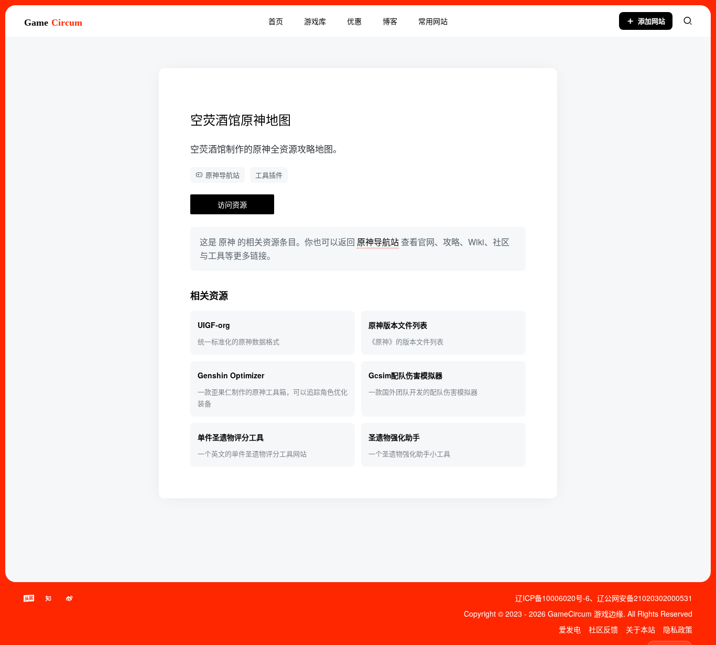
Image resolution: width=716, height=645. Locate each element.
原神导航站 (222, 175)
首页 (275, 21)
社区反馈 (603, 629)
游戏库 (315, 21)
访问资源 (232, 204)
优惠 (354, 21)
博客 (390, 21)
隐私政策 (677, 629)
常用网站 (433, 21)
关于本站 (640, 629)
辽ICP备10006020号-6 (552, 598)
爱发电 (570, 629)
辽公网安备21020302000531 (644, 598)
